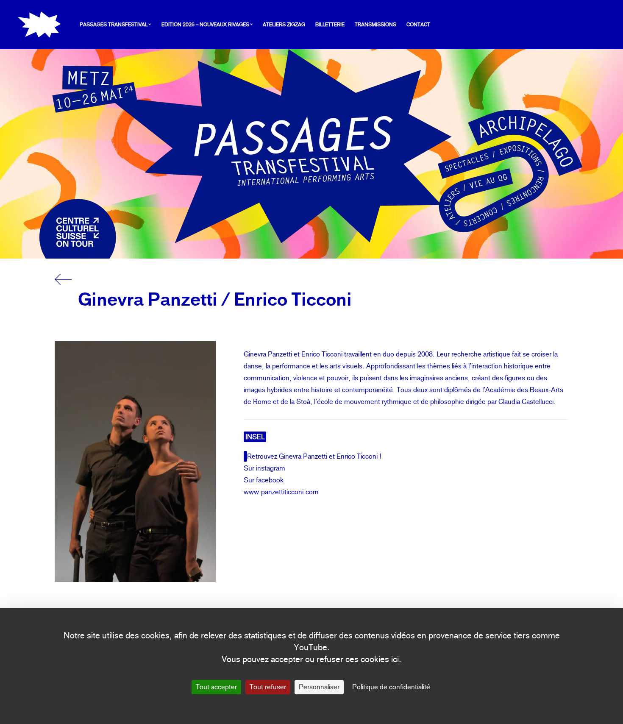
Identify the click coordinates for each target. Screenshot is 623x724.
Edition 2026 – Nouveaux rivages (205, 24)
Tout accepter (216, 687)
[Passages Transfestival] (39, 25)
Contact (418, 24)
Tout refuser (268, 687)
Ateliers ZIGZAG (284, 24)
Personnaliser (319, 687)
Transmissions (375, 24)
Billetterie (330, 24)
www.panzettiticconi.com (281, 492)
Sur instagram (264, 468)
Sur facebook (264, 480)
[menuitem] (117, 24)
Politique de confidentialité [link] (391, 687)
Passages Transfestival (113, 24)
